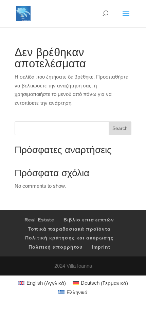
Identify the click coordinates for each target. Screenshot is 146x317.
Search (120, 128)
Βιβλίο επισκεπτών (88, 219)
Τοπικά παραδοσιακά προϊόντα (69, 229)
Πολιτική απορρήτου (56, 247)
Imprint (101, 247)
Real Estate (39, 219)
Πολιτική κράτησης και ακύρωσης (69, 237)
